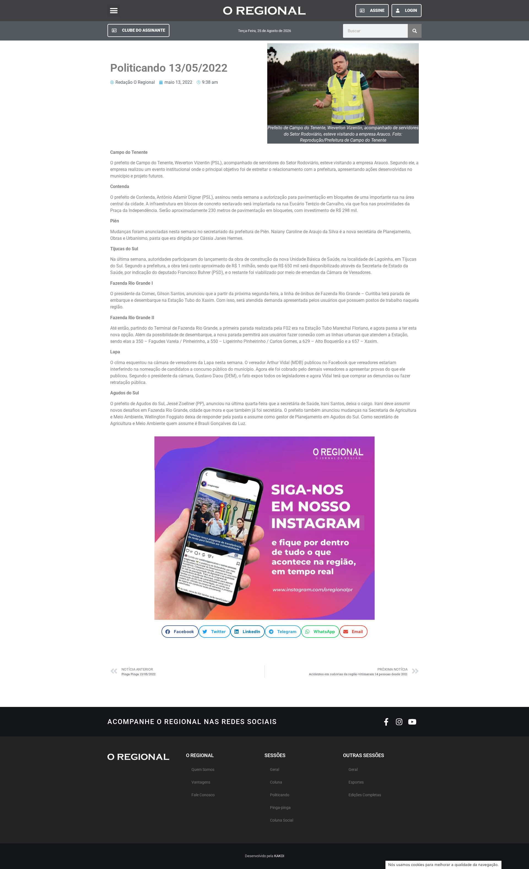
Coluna (276, 782)
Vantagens (200, 782)
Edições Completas (365, 795)
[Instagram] (399, 721)
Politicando (279, 795)
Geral (274, 769)
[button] (113, 10)
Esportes (356, 782)
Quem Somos (202, 769)
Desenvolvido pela (264, 856)
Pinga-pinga (280, 807)
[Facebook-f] (386, 721)
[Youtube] (412, 721)
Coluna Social (281, 820)
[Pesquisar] (415, 31)
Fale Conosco (203, 795)
